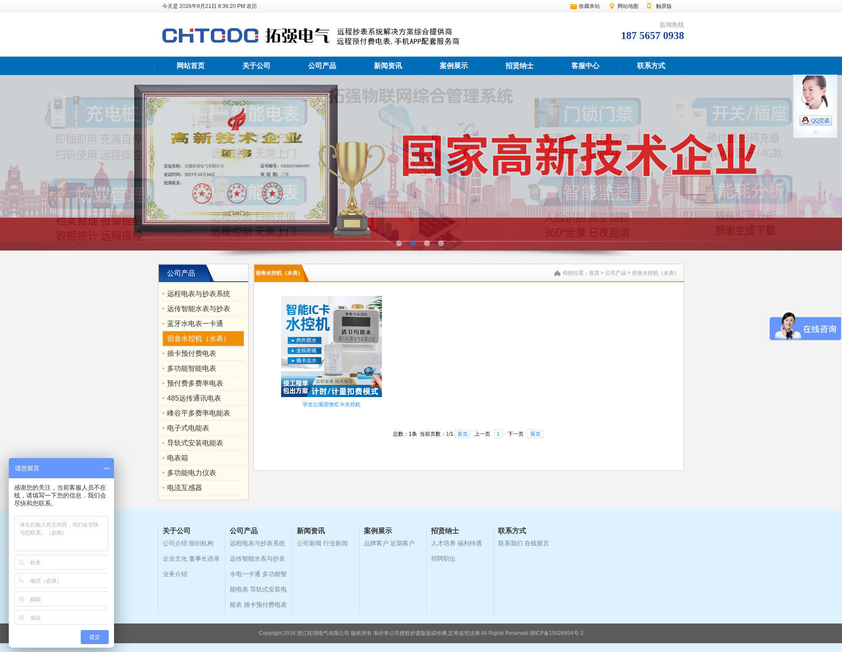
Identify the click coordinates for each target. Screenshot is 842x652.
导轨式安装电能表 (195, 443)
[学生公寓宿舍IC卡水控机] (331, 396)
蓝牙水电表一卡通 (195, 323)
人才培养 (443, 543)
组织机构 (201, 543)
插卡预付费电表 (191, 353)
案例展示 (454, 65)
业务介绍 (175, 573)
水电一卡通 (245, 573)
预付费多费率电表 (195, 383)
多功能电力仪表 (191, 472)
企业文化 (175, 558)
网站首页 (191, 65)
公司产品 (322, 65)
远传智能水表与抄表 (198, 308)
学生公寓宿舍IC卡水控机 (331, 404)
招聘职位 (443, 558)
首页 (594, 273)
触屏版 (664, 6)
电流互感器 (184, 487)
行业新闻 (335, 543)
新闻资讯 (388, 65)
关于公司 (257, 65)
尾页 (535, 434)
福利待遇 (469, 543)
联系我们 (510, 543)
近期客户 (402, 543)
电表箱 (177, 458)
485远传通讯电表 (194, 398)
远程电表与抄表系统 (198, 293)
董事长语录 (204, 558)
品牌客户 (376, 543)
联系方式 (651, 65)
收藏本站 (589, 6)
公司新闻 (309, 543)
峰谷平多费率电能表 (198, 413)
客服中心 (585, 65)
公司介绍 (175, 543)
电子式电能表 (188, 428)
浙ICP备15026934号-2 (557, 633)
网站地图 (628, 6)
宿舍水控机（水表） (198, 338)
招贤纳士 (520, 65)
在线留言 (536, 543)
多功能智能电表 (191, 368)
